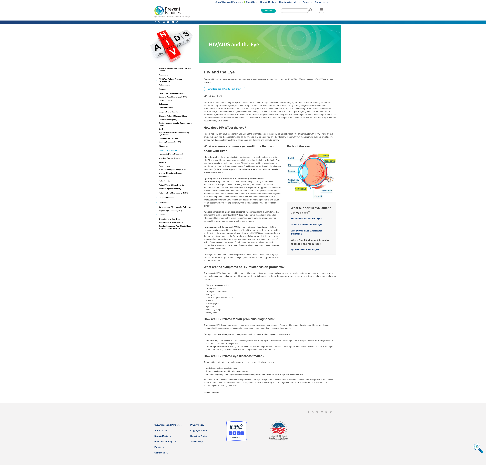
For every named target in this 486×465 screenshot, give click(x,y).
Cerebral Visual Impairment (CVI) (173, 97)
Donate (268, 11)
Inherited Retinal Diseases (170, 158)
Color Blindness (166, 107)
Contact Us (320, 2)
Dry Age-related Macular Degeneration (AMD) (175, 124)
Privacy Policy (197, 425)
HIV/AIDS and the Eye (182, 17)
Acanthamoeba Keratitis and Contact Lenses (175, 69)
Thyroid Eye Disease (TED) (170, 210)
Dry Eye (162, 129)
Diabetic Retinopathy (168, 120)
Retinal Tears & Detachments (171, 185)
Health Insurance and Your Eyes (306, 219)
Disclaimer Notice (198, 436)
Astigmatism (164, 85)
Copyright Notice (198, 430)
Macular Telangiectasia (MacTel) (173, 169)
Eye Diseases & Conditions (163, 17)
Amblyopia (163, 75)
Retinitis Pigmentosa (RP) (170, 189)
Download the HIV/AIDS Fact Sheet (224, 89)
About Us (250, 2)
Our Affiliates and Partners (228, 2)
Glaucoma (163, 146)
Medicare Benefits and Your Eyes (306, 225)
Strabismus (164, 203)
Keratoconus (164, 166)
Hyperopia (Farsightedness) (171, 154)
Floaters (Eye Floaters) (168, 138)
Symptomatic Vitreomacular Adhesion (175, 207)
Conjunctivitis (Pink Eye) (169, 112)
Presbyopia (164, 177)
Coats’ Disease (165, 100)
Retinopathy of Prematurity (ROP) (173, 193)
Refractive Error (165, 181)
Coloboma (163, 104)
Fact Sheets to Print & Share (171, 222)
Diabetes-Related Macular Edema (173, 116)
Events (305, 2)
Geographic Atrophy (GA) (170, 142)
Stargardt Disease (166, 198)
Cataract (162, 89)
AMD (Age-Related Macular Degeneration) (170, 80)
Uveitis (162, 215)
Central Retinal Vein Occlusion (172, 93)
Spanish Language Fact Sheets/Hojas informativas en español (175, 227)
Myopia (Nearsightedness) (170, 173)
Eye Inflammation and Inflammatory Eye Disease (174, 133)
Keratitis (162, 162)
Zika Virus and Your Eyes (169, 219)
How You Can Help (288, 2)
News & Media (267, 2)
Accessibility (196, 442)
